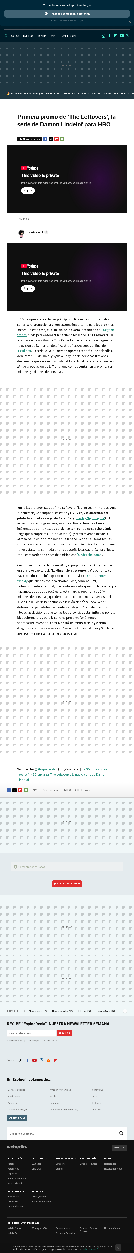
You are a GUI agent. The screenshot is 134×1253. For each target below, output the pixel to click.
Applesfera (12, 1173)
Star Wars (92, 93)
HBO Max (96, 1103)
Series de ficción (51, 790)
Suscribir (64, 1033)
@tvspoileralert (47, 769)
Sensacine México (64, 1228)
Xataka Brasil (14, 1233)
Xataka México (15, 1228)
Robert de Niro (124, 93)
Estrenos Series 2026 (106, 1011)
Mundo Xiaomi (15, 1183)
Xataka (11, 1163)
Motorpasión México (114, 1228)
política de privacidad (46, 1040)
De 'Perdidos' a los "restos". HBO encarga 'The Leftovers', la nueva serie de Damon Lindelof (62, 774)
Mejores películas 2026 (62, 1011)
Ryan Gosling (33, 93)
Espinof (59, 1168)
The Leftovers (84, 790)
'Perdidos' (24, 351)
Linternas (96, 1109)
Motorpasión (110, 1163)
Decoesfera (13, 1201)
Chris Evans (50, 93)
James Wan (106, 93)
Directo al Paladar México (88, 1230)
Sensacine (60, 1163)
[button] (37, 232)
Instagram (103, 36)
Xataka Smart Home (17, 1178)
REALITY (42, 35)
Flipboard (115, 36)
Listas (95, 1096)
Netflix (53, 1096)
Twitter (128, 36)
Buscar (121, 1133)
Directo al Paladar (88, 1163)
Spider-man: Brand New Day (64, 1109)
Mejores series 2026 (38, 1011)
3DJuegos (36, 1163)
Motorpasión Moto (113, 1168)
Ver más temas (17, 1118)
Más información (91, 1249)
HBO (68, 790)
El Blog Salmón (39, 1196)
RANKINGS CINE (69, 35)
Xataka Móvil (14, 1168)
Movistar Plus (15, 1096)
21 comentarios (31, 138)
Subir (117, 1147)
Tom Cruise (77, 93)
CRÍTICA (15, 35)
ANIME (54, 35)
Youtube (122, 36)
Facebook (109, 36)
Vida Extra (37, 1168)
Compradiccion (15, 1206)
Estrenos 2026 (85, 1011)
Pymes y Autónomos (42, 1201)
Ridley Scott (16, 93)
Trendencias (13, 1196)
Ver (68, 883)
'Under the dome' (89, 555)
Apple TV (12, 1103)
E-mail (62, 139)
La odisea (55, 1103)
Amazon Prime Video (60, 1089)
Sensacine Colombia (65, 1233)
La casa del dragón (17, 1109)
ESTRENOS (28, 35)
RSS (48, 1059)
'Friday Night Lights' (90, 518)
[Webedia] (17, 1147)
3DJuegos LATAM (39, 1228)
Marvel (64, 93)
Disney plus (97, 1089)
